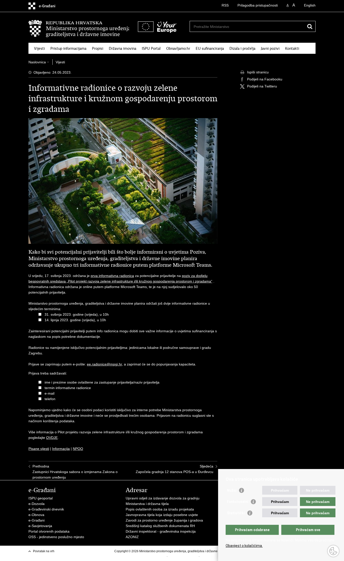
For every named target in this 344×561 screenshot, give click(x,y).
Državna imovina (122, 48)
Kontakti (292, 48)
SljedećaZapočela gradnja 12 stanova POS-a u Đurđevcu (174, 469)
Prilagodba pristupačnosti (257, 5)
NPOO (78, 449)
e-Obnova (36, 515)
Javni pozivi (270, 48)
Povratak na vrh (43, 551)
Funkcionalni (237, 502)
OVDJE (52, 438)
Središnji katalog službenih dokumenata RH (160, 526)
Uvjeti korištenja (156, 555)
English (310, 5)
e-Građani (36, 520)
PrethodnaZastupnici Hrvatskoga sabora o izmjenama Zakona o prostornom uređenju (75, 471)
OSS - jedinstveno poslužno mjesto (56, 537)
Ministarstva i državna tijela (147, 504)
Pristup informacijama (68, 48)
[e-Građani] (50, 6)
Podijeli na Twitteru (262, 86)
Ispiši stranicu (258, 72)
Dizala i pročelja (242, 48)
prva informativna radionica (112, 276)
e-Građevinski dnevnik (46, 509)
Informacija (61, 449)
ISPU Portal (151, 48)
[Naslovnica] (78, 29)
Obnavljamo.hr (178, 48)
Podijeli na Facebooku (264, 79)
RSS (225, 5)
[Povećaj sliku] (122, 181)
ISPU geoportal (40, 498)
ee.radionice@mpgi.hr (104, 364)
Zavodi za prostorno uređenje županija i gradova (164, 520)
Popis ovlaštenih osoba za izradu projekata (160, 509)
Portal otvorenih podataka (49, 531)
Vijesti (39, 48)
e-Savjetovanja (40, 526)
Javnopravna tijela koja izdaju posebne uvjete (162, 515)
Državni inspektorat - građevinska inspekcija (161, 531)
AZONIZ (132, 537)
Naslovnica (37, 62)
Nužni (231, 490)
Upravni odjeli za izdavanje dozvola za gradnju (162, 498)
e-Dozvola (36, 504)
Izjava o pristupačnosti (183, 555)
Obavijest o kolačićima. (244, 546)
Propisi (97, 48)
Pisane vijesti (38, 449)
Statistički (236, 513)
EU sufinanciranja (210, 48)
